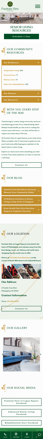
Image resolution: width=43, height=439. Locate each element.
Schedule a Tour (21, 36)
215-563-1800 (13, 301)
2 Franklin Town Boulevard (20, 258)
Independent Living (11, 70)
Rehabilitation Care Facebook (21, 423)
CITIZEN (17, 430)
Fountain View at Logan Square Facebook (21, 402)
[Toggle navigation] (37, 6)
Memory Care (9, 80)
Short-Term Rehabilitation (14, 84)
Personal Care (9, 75)
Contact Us (21, 165)
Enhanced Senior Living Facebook (21, 413)
